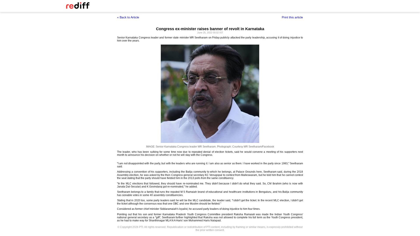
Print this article (292, 17)
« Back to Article (128, 17)
